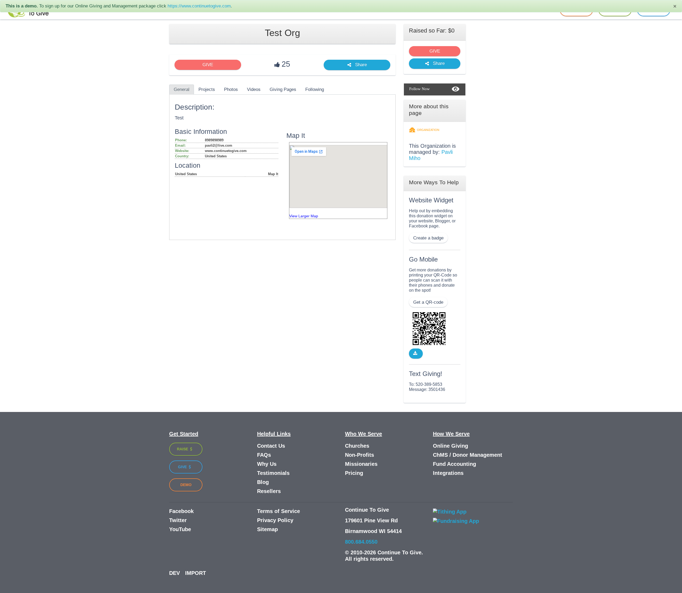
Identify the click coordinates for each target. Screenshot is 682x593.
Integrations (448, 473)
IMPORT (195, 573)
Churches (357, 446)
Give (183, 467)
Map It (273, 174)
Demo (186, 485)
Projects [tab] (206, 89)
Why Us (267, 464)
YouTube (180, 529)
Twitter (178, 520)
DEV (174, 573)
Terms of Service (278, 511)
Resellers (269, 491)
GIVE (207, 64)
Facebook (181, 511)
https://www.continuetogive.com (199, 6)
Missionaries (361, 464)
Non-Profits (359, 455)
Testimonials (273, 473)
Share (360, 64)
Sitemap (267, 529)
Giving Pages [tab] (283, 89)
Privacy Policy (275, 520)
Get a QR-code (428, 302)
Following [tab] (314, 89)
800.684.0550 (361, 542)
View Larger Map (303, 216)
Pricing (354, 473)
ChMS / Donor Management (467, 455)
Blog (263, 482)
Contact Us (271, 446)
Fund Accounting (454, 464)
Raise (183, 449)
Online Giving (450, 446)
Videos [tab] (254, 89)
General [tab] (181, 89)
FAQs (264, 455)
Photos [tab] (231, 89)
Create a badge (428, 238)
